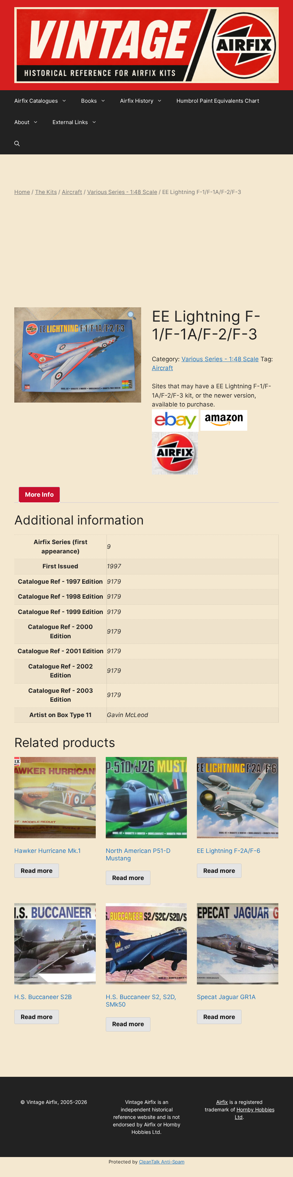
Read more (37, 870)
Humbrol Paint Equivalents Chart (218, 100)
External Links (70, 122)
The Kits (46, 192)
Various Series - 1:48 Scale (122, 192)
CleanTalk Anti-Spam (161, 1162)
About (21, 122)
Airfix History (136, 100)
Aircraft (72, 192)
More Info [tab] (39, 494)
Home (22, 192)
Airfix (222, 1102)
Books (89, 100)
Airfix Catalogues (36, 100)
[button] (17, 143)
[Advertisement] (146, 252)
